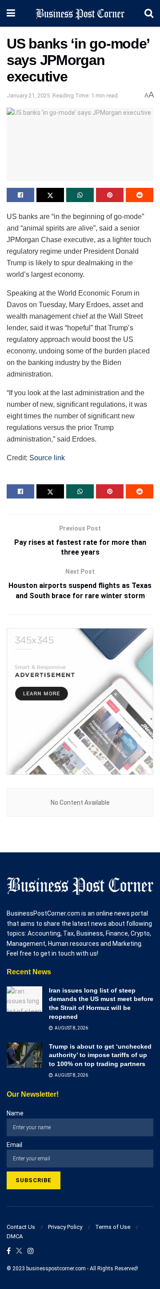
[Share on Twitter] (50, 195)
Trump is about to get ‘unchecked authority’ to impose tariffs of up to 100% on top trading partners (100, 1055)
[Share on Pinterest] (110, 195)
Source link (47, 458)
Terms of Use (112, 1227)
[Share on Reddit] (139, 195)
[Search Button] (148, 13)
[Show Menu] (11, 13)
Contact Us (21, 1227)
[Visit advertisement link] (80, 701)
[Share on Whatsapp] (80, 195)
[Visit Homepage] (80, 13)
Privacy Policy (65, 1227)
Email (14, 1144)
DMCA (15, 1236)
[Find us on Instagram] (31, 1251)
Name (15, 1113)
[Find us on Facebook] (9, 1251)
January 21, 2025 (28, 95)
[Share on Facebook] (20, 195)
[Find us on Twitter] (19, 1251)
